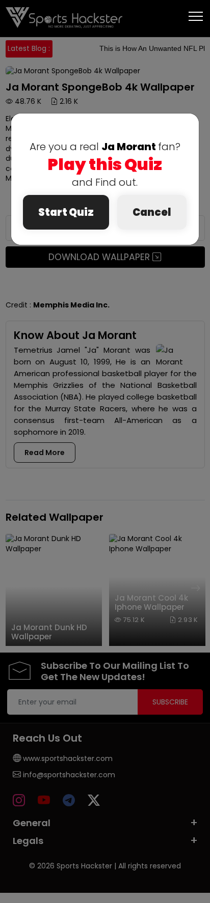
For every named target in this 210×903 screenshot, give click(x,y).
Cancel (152, 212)
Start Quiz (66, 212)
